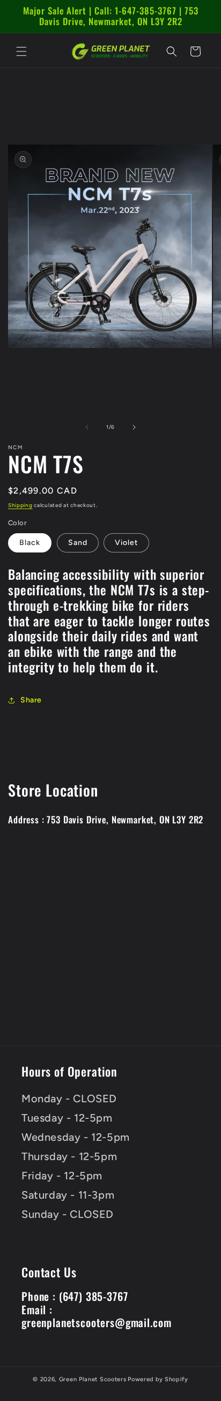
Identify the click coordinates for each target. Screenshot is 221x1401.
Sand (77, 542)
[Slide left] (87, 427)
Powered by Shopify (158, 1379)
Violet (126, 542)
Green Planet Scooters (93, 1379)
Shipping (20, 505)
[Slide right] (134, 427)
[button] (21, 51)
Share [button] (31, 700)
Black (29, 542)
